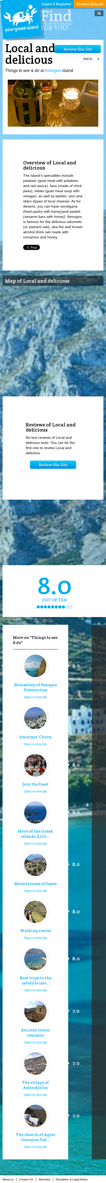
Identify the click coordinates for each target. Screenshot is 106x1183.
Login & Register (56, 4)
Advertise (44, 1179)
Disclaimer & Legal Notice (72, 1179)
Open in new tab (35, 697)
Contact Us (26, 1179)
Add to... (88, 59)
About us (8, 1179)
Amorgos (53, 70)
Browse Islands (89, 4)
